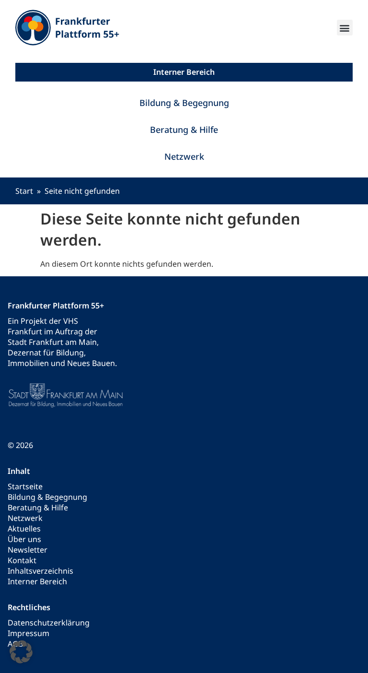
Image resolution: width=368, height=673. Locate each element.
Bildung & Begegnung (184, 102)
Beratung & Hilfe (184, 129)
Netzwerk (184, 156)
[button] (345, 27)
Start (24, 191)
